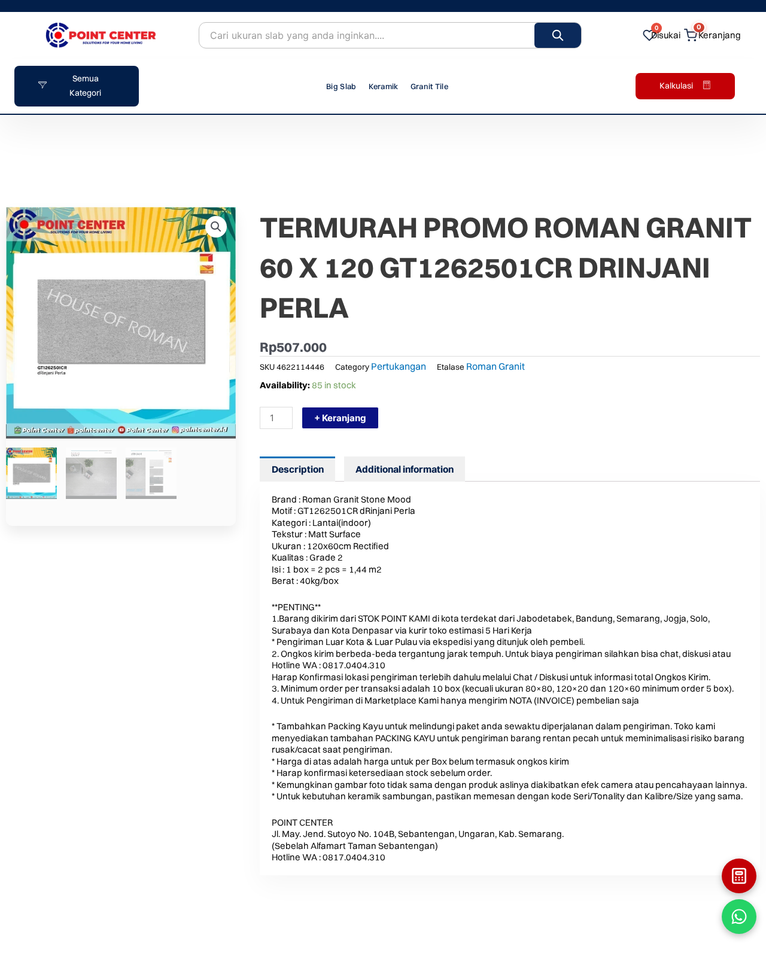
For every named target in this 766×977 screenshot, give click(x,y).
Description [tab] (298, 469)
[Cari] (557, 35)
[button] (216, 227)
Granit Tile (429, 86)
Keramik (384, 86)
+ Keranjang (340, 418)
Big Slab (341, 86)
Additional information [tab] (404, 469)
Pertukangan (398, 366)
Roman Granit (495, 366)
